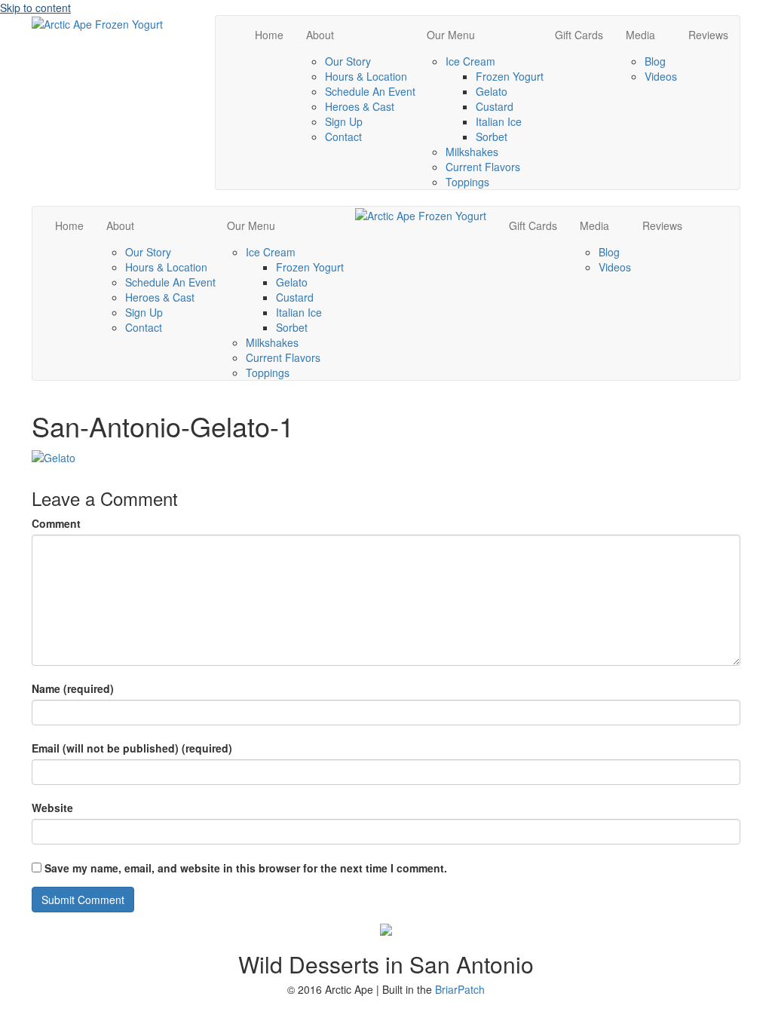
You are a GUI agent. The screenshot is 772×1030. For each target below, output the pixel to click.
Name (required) (73, 688)
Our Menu (451, 34)
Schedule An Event (370, 91)
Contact (343, 136)
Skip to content (35, 7)
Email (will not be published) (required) (132, 748)
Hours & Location (366, 76)
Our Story (348, 61)
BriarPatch (460, 989)
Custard (494, 106)
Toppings (467, 181)
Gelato (491, 91)
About (320, 34)
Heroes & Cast (359, 106)
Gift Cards (579, 34)
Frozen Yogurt (510, 76)
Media (640, 34)
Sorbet (491, 136)
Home (269, 34)
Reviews (708, 34)
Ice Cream (470, 61)
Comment (56, 523)
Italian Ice (499, 121)
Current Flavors (483, 166)
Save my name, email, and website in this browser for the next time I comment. (245, 867)
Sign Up (344, 121)
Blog (655, 61)
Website (52, 807)
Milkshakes (472, 151)
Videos (661, 76)
